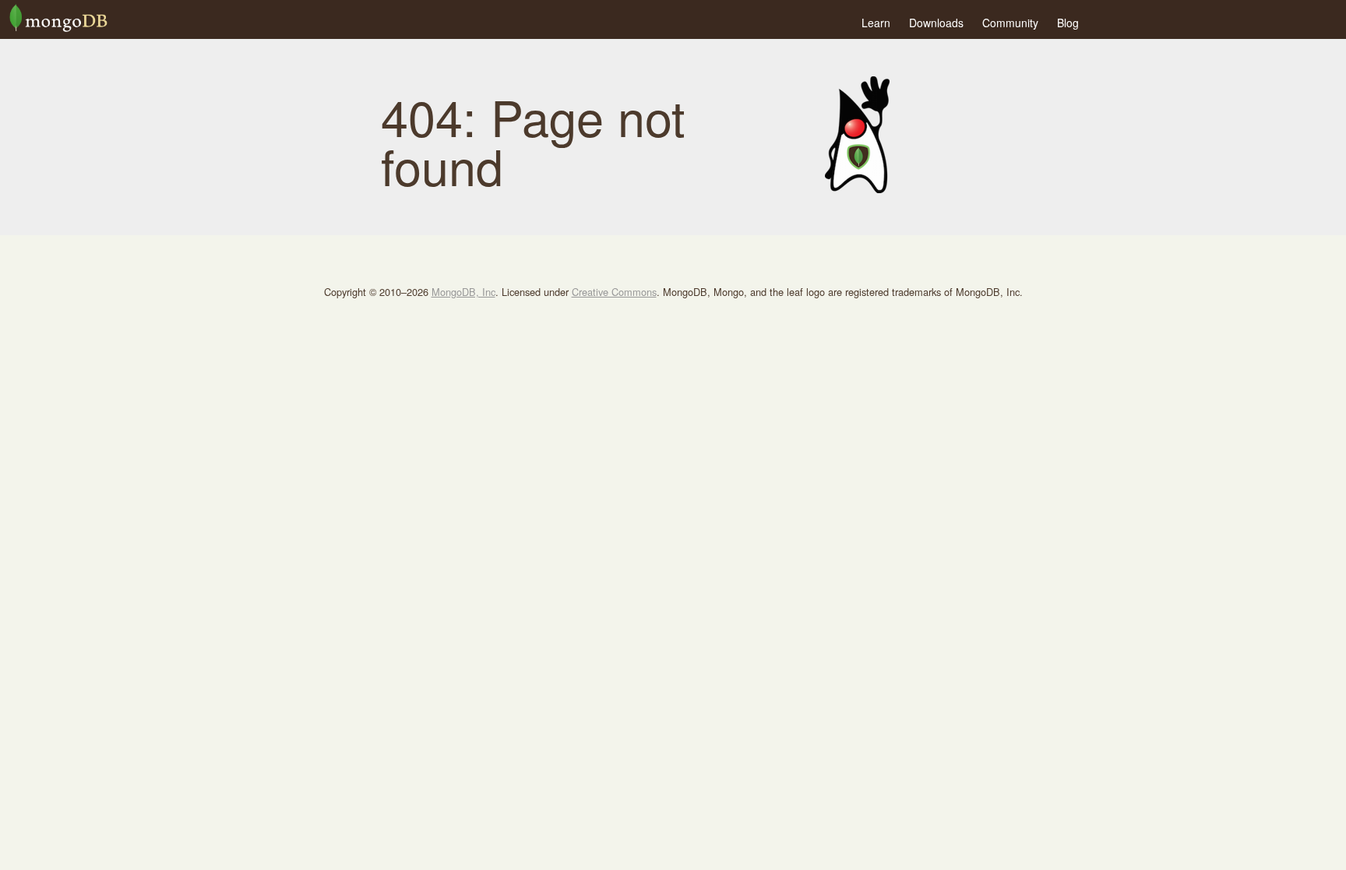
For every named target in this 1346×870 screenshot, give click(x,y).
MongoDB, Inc (463, 291)
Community (1010, 22)
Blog (1068, 22)
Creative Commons (614, 291)
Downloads (936, 22)
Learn (876, 22)
